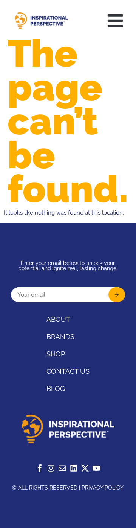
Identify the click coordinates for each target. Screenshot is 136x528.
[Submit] (116, 294)
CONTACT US (68, 371)
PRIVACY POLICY (103, 488)
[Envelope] (62, 468)
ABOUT (58, 319)
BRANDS (60, 337)
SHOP (55, 354)
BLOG (55, 389)
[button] (115, 21)
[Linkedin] (73, 468)
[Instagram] (51, 468)
